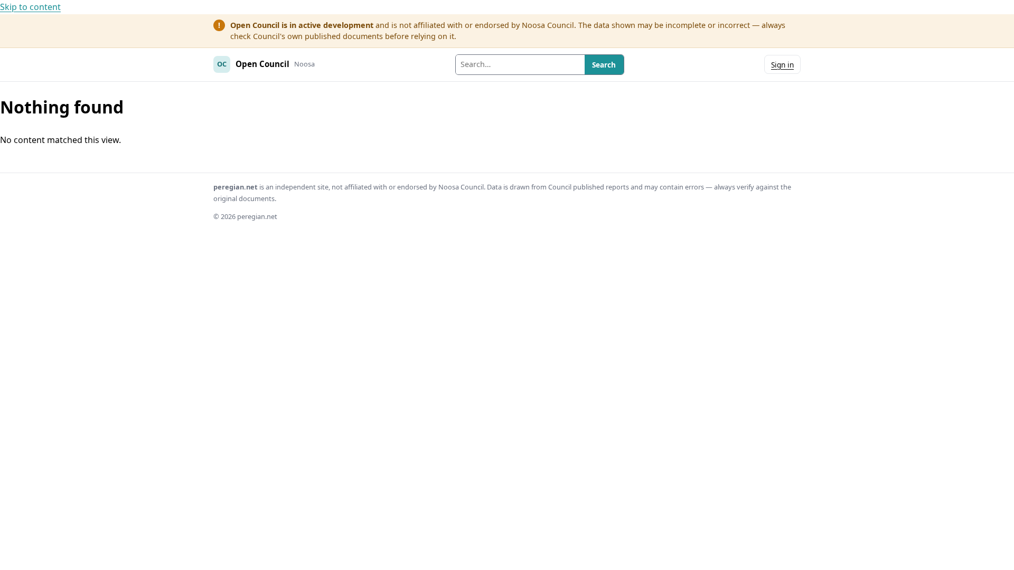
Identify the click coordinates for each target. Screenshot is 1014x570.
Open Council (262, 64)
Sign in (782, 65)
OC (222, 64)
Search (604, 65)
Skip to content (30, 7)
